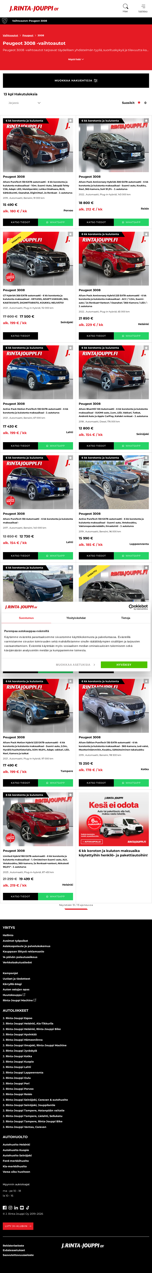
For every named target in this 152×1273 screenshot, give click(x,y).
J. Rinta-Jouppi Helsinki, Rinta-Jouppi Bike (32, 1029)
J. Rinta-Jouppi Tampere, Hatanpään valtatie (34, 1110)
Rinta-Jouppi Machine (18, 1000)
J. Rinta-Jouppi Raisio (17, 1094)
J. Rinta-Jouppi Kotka (17, 1056)
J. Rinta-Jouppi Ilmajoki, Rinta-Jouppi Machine (35, 1045)
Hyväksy (124, 664)
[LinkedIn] (16, 1207)
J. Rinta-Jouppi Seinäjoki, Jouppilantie (29, 1105)
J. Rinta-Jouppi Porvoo (18, 1089)
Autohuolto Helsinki (16, 1144)
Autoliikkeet (15, 1011)
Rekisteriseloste (13, 1245)
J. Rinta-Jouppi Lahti (17, 1067)
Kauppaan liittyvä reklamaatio (23, 951)
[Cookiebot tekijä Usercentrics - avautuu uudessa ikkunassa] (131, 607)
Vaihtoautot (10, 35)
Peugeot (27, 35)
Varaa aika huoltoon (16, 1171)
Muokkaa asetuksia (73, 664)
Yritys (9, 928)
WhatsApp (57, 222)
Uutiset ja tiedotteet (16, 978)
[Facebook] (4, 1207)
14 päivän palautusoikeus (20, 957)
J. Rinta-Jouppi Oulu (17, 1078)
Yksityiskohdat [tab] (76, 617)
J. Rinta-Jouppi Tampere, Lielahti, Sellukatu (32, 1116)
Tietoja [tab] (125, 617)
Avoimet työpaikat (15, 940)
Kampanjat (10, 973)
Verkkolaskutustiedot (17, 962)
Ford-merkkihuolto (16, 1161)
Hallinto (8, 935)
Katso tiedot (20, 222)
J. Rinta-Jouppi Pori (16, 1083)
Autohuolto (15, 1137)
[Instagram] (10, 1207)
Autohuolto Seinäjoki (17, 1155)
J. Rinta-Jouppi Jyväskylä (20, 1050)
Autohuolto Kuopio (16, 1150)
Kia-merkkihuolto (15, 1166)
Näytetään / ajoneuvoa (76, 905)
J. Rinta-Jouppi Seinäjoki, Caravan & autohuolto (35, 1099)
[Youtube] (22, 1207)
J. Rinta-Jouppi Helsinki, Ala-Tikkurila (28, 1023)
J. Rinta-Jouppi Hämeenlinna (23, 1039)
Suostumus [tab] (26, 617)
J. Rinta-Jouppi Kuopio (18, 1061)
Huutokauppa (13, 995)
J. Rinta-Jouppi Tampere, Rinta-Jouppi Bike (32, 1121)
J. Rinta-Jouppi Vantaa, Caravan (24, 1127)
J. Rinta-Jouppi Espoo (17, 1018)
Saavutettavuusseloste (18, 1255)
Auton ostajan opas (16, 989)
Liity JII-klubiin (16, 1226)
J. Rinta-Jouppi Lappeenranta (23, 1072)
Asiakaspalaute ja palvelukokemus (26, 946)
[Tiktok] (27, 1207)
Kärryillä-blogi (12, 984)
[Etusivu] (31, 9)
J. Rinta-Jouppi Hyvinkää (20, 1034)
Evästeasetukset (14, 1250)
